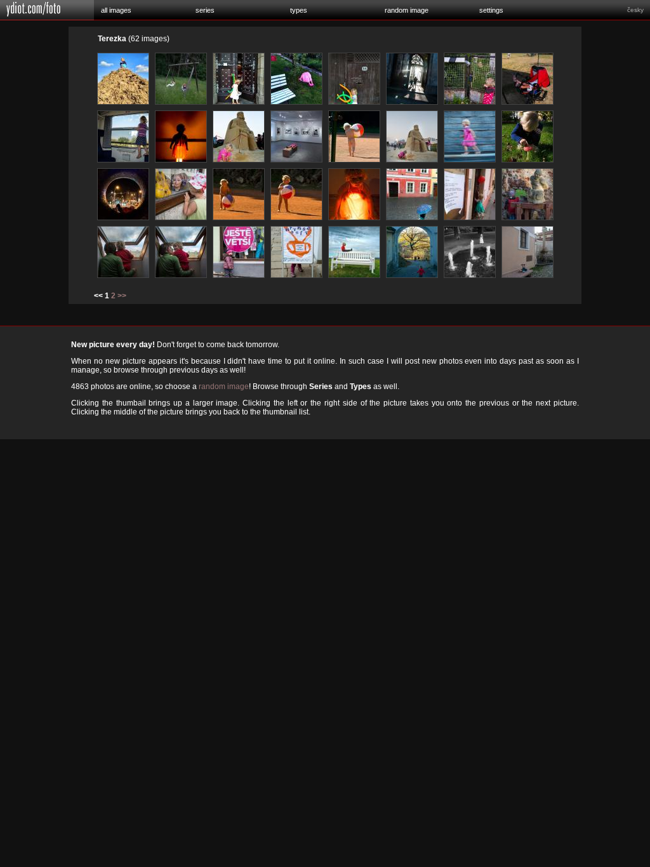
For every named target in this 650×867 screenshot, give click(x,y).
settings (491, 10)
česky (635, 9)
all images (116, 10)
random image (406, 10)
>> (121, 295)
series (205, 10)
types (298, 10)
